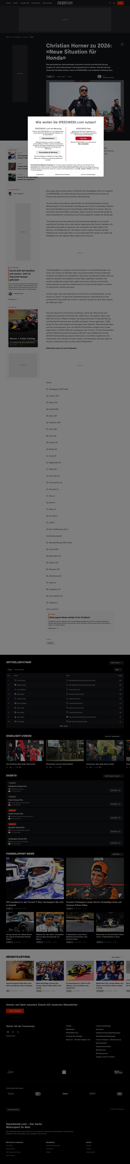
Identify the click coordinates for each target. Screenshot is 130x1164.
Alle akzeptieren (48, 138)
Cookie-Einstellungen (88, 174)
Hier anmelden (83, 144)
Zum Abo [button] (83, 138)
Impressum (40, 174)
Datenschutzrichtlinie (62, 174)
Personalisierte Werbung (48, 152)
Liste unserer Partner (84, 169)
